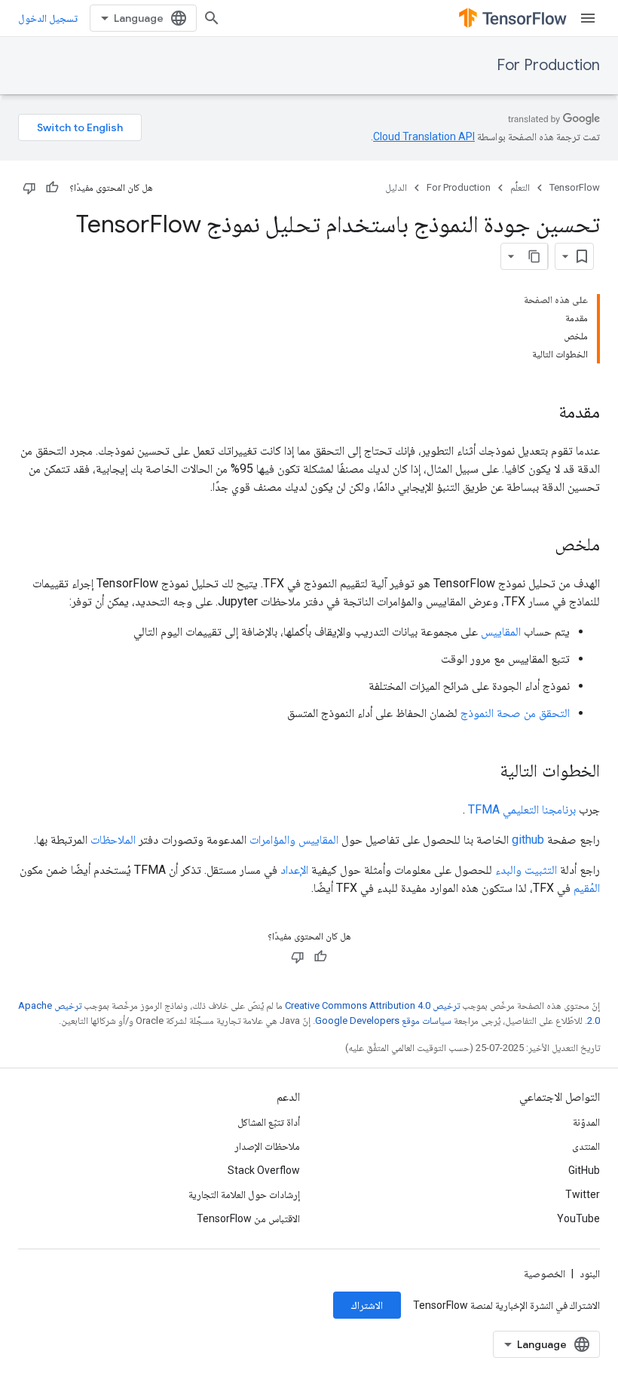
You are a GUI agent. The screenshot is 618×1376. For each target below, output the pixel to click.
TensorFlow (574, 187)
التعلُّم (520, 187)
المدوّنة (586, 1122)
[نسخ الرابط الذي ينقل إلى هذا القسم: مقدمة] (543, 413)
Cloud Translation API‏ (424, 136)
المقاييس (501, 631)
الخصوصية (544, 1273)
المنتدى (586, 1146)
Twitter (582, 1194)
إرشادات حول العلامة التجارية (244, 1194)
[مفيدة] (52, 187)
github (528, 839)
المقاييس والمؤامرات (293, 839)
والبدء (508, 870)
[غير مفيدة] (29, 187)
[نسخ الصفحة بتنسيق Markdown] (534, 256)
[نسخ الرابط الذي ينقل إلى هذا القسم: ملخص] (540, 546)
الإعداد (294, 870)
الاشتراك (367, 1305)
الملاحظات (113, 839)
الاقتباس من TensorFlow (248, 1218)
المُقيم (587, 888)
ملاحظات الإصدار (267, 1146)
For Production (548, 65)
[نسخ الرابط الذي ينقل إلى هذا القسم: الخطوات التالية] (485, 772)
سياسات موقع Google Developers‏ (383, 1020)
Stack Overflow (264, 1170)
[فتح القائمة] (588, 18)
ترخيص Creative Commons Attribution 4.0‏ (372, 1005)
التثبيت (541, 870)
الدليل (396, 187)
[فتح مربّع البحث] (212, 18)
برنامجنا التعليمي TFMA (522, 809)
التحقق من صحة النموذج (515, 713)
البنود (590, 1273)
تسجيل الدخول (48, 18)
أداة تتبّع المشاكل (268, 1122)
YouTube (578, 1218)
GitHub (584, 1170)
